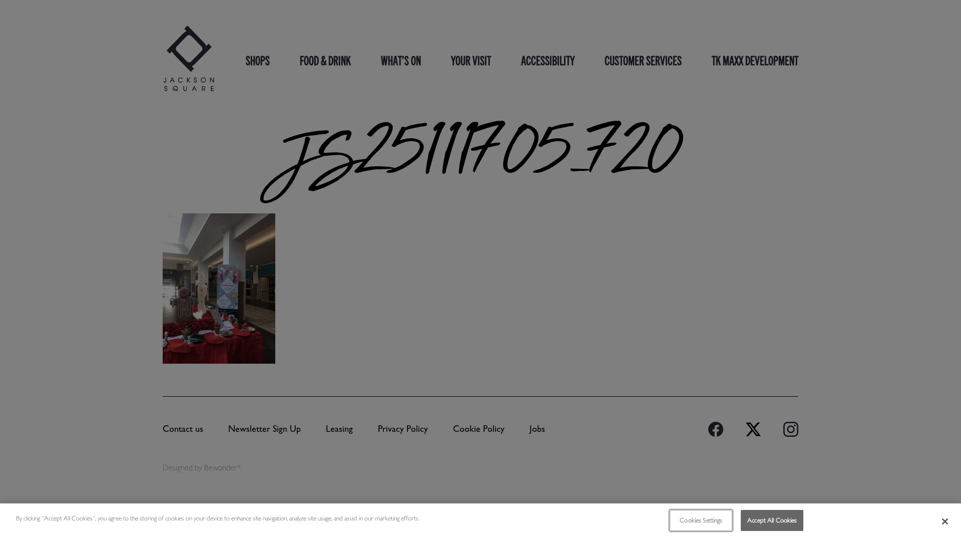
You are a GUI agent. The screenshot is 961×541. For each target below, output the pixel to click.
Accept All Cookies (772, 520)
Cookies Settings (701, 520)
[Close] (945, 521)
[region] (480, 522)
